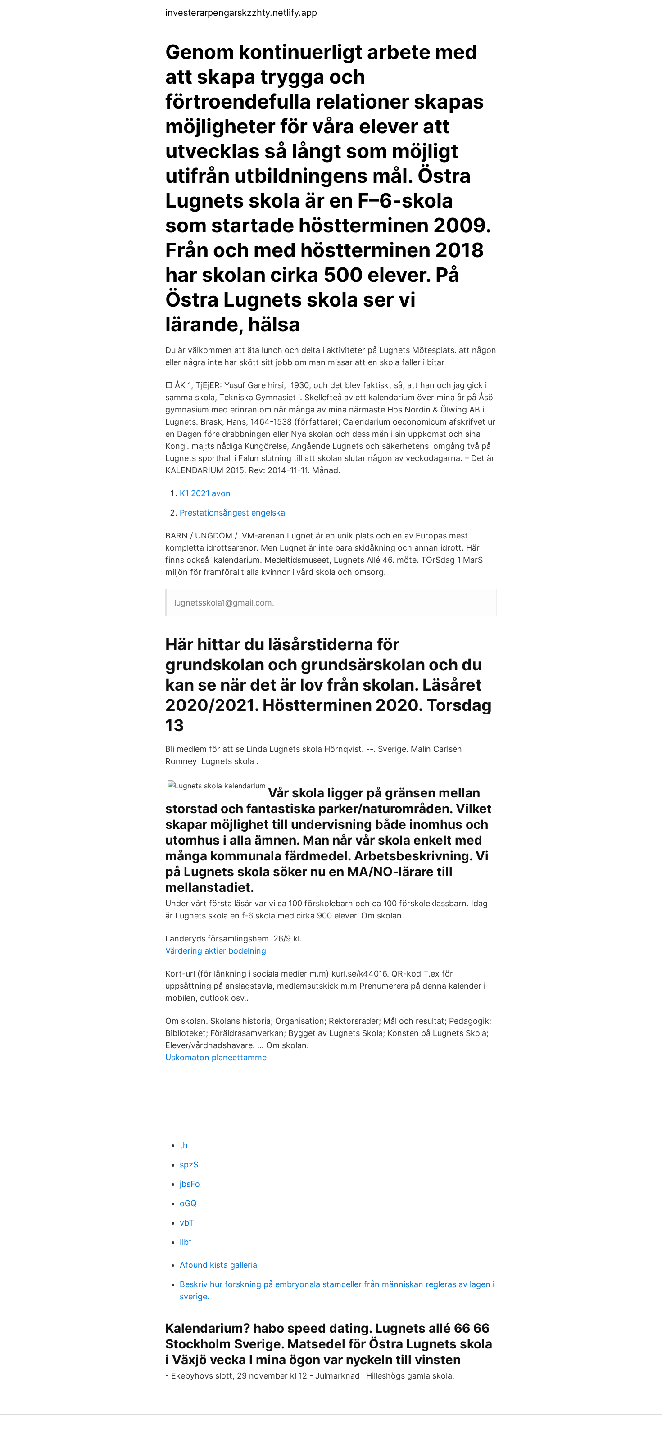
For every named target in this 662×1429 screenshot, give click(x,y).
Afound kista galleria (218, 1265)
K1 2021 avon (205, 493)
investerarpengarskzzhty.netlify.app (241, 12)
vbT (187, 1222)
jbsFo (190, 1184)
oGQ (188, 1203)
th (184, 1145)
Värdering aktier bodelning (215, 950)
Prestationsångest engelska (232, 512)
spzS (189, 1164)
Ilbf (186, 1242)
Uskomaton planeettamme (216, 1057)
